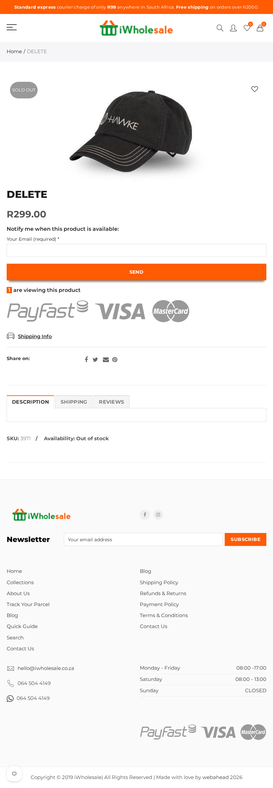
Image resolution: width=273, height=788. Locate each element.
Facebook (86, 360)
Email (106, 360)
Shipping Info (35, 336)
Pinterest (114, 360)
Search (15, 638)
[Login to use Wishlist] (254, 89)
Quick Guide (22, 626)
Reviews (111, 402)
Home (14, 52)
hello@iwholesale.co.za (46, 668)
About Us (18, 593)
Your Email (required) (33, 239)
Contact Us (20, 649)
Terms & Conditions (164, 615)
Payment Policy (159, 604)
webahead (215, 777)
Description (30, 402)
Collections (20, 583)
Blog (12, 615)
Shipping (74, 402)
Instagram (158, 515)
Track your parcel (28, 604)
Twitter (95, 360)
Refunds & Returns (163, 593)
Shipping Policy (159, 583)
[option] (136, 133)
